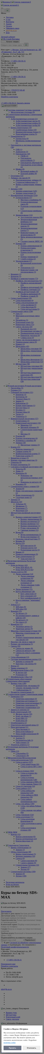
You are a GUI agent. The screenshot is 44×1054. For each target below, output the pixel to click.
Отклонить (31, 1048)
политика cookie (10, 1043)
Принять (12, 1048)
